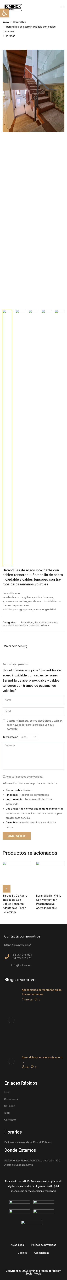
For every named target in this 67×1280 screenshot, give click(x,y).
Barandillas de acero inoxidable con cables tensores (30, 624)
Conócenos (11, 1099)
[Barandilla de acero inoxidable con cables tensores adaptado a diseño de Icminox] (17, 876)
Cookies (22, 1252)
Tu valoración (10, 737)
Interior (10, 35)
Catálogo (9, 1106)
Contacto (10, 1119)
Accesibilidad (41, 1252)
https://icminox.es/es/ (17, 945)
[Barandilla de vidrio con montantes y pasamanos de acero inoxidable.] (50, 876)
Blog (7, 1112)
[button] (4, 13)
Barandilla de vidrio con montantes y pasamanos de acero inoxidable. (48, 902)
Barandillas (19, 22)
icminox (29, 1000)
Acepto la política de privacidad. (24, 776)
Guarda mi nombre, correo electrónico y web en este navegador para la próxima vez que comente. (35, 724)
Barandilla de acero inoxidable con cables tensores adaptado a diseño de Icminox (15, 904)
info (27, 1067)
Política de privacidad (43, 1244)
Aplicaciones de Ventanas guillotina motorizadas (42, 992)
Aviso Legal (17, 1244)
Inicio (6, 22)
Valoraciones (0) (15, 646)
